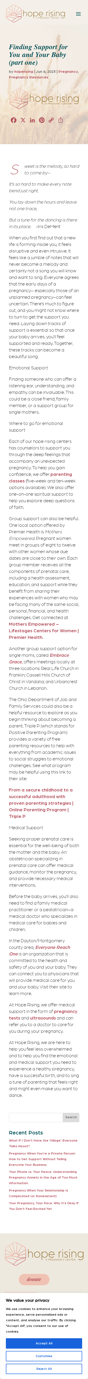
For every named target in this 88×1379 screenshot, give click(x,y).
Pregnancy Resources (28, 77)
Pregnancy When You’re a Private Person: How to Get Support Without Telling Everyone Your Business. (42, 1159)
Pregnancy (68, 71)
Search (71, 1117)
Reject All (44, 1369)
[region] (44, 1336)
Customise (44, 1356)
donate (34, 1279)
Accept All (44, 1343)
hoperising (23, 71)
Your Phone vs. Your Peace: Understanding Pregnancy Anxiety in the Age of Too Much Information (43, 1177)
